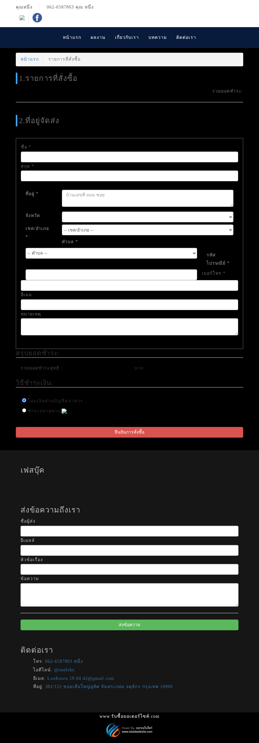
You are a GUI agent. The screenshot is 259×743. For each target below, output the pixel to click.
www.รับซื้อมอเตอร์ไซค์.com (129, 716)
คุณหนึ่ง (24, 7)
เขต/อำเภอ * (37, 232)
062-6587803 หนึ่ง (64, 661)
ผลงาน (98, 37)
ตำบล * (70, 241)
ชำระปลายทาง (44, 411)
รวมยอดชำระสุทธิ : (42, 368)
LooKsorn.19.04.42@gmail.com (80, 678)
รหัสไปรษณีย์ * (218, 259)
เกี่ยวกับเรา (127, 37)
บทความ (157, 37)
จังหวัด (33, 215)
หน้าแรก (72, 37)
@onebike (64, 670)
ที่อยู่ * (32, 193)
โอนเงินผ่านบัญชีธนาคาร (54, 400)
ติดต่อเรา (186, 37)
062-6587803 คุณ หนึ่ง (70, 7)
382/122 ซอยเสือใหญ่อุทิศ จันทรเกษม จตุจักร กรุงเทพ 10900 (109, 686)
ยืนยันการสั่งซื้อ (129, 432)
